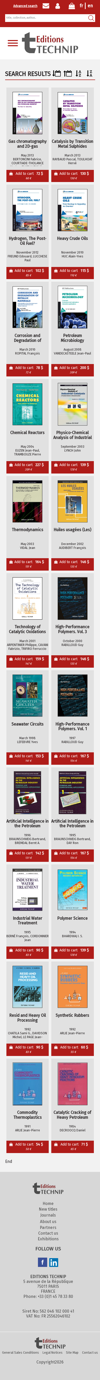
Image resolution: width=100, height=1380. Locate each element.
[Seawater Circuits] (27, 695)
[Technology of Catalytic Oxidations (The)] (27, 598)
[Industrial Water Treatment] (27, 890)
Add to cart (29, 175)
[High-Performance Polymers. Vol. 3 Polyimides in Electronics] (72, 598)
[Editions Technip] (50, 1343)
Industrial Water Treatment (27, 921)
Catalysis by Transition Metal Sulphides (72, 144)
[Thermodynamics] (27, 501)
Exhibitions (48, 1238)
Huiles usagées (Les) (72, 529)
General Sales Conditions (20, 1352)
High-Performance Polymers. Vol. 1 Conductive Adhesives (73, 726)
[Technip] (50, 51)
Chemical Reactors (27, 432)
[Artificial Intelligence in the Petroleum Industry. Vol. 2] (27, 792)
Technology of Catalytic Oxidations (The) (27, 629)
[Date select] (56, 75)
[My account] (59, 6)
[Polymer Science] (72, 890)
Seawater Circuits (28, 724)
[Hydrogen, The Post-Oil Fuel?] (27, 210)
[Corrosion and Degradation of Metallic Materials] (27, 307)
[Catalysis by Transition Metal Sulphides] (72, 113)
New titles (48, 1209)
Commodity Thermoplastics (27, 1115)
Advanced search (25, 6)
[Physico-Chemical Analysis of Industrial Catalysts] (72, 404)
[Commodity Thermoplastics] (27, 1084)
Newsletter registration (46, 6)
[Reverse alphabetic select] (89, 75)
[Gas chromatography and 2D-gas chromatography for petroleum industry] (27, 113)
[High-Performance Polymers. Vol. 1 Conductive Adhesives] (72, 695)
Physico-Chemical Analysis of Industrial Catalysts (72, 435)
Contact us (48, 1233)
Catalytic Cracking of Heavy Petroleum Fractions (72, 1115)
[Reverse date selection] (67, 75)
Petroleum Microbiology (72, 338)
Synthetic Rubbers (72, 1015)
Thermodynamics (27, 529)
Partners (48, 1227)
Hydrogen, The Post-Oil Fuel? (27, 241)
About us (48, 1221)
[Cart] (72, 7)
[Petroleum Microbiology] (72, 307)
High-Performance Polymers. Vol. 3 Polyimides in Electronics (72, 629)
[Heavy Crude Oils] (72, 210)
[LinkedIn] (53, 1263)
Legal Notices (53, 1352)
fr (81, 6)
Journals (48, 1215)
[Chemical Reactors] (27, 404)
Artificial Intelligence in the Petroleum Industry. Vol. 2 (27, 824)
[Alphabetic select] (78, 75)
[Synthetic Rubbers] (72, 987)
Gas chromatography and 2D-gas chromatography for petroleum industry (27, 144)
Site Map (72, 1352)
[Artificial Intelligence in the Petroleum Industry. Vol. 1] (72, 792)
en (90, 6)
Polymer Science (72, 918)
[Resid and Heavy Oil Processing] (27, 987)
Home (48, 1203)
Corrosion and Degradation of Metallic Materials (27, 338)
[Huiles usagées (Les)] (72, 501)
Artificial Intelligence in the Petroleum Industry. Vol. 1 (72, 824)
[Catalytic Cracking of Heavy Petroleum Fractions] (72, 1084)
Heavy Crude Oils (72, 238)
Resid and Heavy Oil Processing (27, 1018)
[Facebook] (42, 1263)
